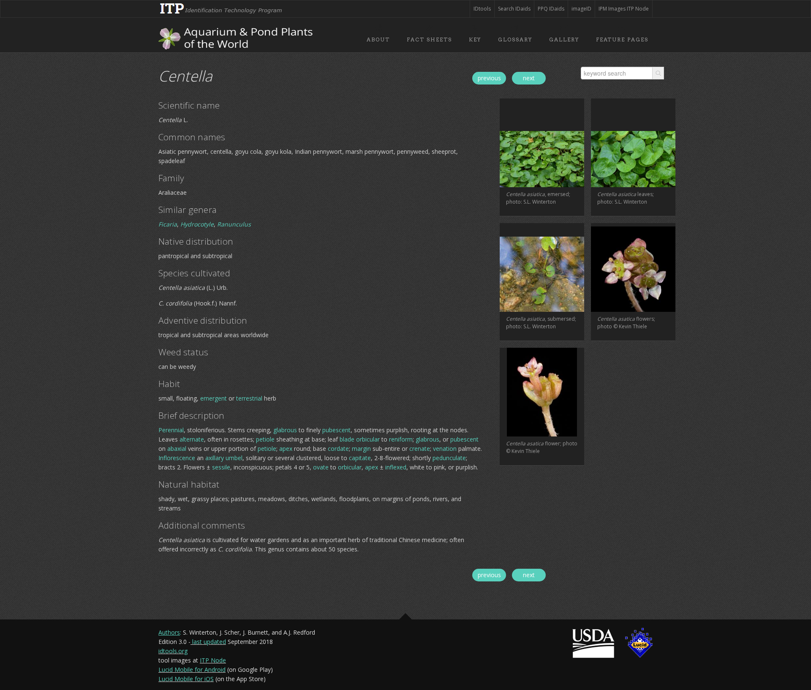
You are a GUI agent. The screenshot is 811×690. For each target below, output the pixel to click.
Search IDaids (514, 8)
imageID (581, 8)
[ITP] (221, 4)
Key (475, 39)
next (529, 78)
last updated (209, 642)
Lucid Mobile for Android (192, 669)
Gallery (564, 39)
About (378, 39)
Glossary (515, 39)
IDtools (482, 8)
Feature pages (622, 39)
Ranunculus (234, 224)
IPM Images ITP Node (624, 8)
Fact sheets (429, 39)
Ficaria (167, 224)
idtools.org (173, 651)
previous (489, 78)
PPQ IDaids (551, 8)
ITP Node (213, 660)
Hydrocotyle (197, 224)
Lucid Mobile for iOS (186, 679)
